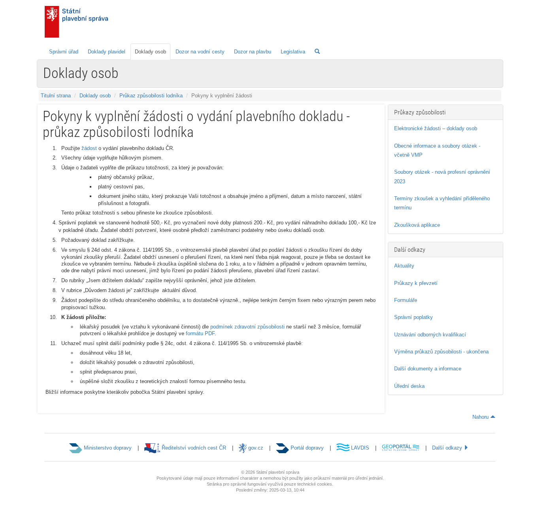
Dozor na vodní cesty (200, 52)
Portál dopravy (306, 448)
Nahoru (481, 417)
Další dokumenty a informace (427, 369)
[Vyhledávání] (317, 52)
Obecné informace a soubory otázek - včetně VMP (437, 150)
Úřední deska (409, 386)
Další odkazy (448, 448)
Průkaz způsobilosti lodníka (151, 96)
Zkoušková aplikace (417, 225)
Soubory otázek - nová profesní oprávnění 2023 (442, 176)
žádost (89, 148)
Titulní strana (56, 96)
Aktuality (404, 266)
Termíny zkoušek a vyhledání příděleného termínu (442, 203)
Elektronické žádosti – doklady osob (435, 128)
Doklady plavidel (106, 52)
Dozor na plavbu (252, 52)
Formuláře (405, 300)
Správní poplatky (413, 317)
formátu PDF (200, 333)
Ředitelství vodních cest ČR (193, 448)
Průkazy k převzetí (416, 283)
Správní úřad (63, 52)
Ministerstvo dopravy (107, 448)
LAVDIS (359, 448)
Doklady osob (150, 52)
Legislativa (293, 52)
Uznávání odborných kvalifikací (430, 335)
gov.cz (255, 448)
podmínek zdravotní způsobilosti (247, 327)
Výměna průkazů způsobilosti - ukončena (441, 352)
